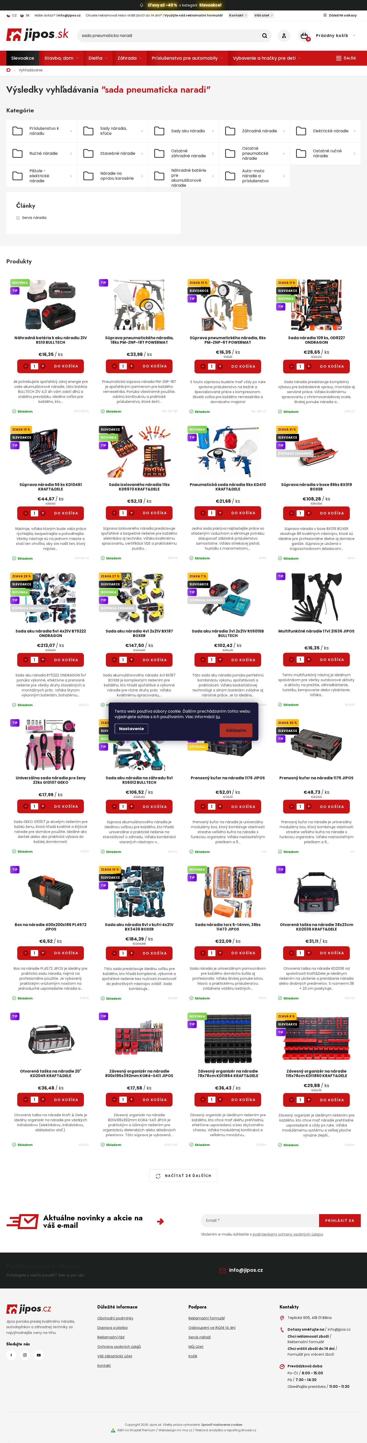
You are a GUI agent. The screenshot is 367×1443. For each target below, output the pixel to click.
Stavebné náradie (117, 153)
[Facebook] (11, 1355)
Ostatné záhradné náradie (188, 153)
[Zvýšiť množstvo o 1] (43, 366)
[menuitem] (22, 58)
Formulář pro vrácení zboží (311, 1354)
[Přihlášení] (284, 35)
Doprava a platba (112, 1327)
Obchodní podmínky (115, 1318)
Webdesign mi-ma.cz (175, 1430)
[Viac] (346, 58)
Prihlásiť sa (340, 1220)
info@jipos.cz (246, 1270)
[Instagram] (25, 1355)
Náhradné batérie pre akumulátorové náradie (188, 177)
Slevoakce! (210, 5)
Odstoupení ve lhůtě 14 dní (211, 1327)
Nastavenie (131, 728)
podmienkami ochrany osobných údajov (288, 1234)
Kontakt (236, 15)
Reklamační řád (110, 1337)
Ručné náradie (43, 153)
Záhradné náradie (259, 131)
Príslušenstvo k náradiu (44, 131)
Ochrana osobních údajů (119, 1346)
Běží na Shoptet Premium (137, 1430)
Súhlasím (236, 730)
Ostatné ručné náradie (327, 153)
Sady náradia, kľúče (113, 131)
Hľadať (265, 35)
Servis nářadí (199, 1337)
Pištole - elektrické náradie (39, 176)
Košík (192, 1356)
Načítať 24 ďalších (187, 1175)
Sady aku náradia (188, 131)
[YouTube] (39, 1355)
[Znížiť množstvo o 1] (25, 366)
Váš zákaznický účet (114, 1356)
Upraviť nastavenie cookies (221, 1425)
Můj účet (195, 1346)
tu (218, 716)
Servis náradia (34, 217)
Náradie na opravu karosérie (117, 175)
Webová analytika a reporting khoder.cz (225, 1430)
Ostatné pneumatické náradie (255, 153)
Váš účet (261, 15)
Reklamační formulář (206, 1318)
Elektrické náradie (331, 131)
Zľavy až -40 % (162, 5)
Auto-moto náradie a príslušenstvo (255, 176)
